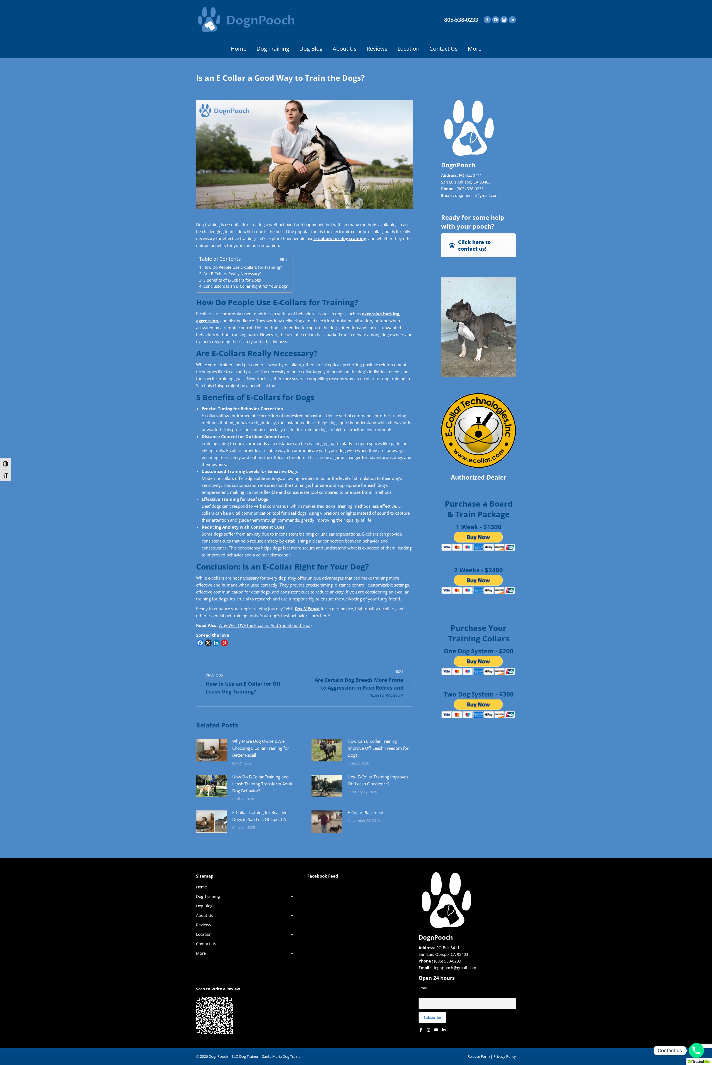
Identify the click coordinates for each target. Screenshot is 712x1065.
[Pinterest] (224, 642)
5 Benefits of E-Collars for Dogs (232, 280)
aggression (207, 320)
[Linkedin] (216, 642)
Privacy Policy (504, 1056)
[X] (208, 642)
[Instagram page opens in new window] (504, 19)
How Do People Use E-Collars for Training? (242, 267)
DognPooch (218, 1056)
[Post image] (211, 750)
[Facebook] (200, 642)
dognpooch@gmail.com (477, 195)
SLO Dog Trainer (245, 1056)
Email (423, 988)
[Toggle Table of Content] (281, 259)
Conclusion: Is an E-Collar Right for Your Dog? (245, 286)
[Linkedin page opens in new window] (512, 19)
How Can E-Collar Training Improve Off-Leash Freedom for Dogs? (378, 748)
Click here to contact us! (474, 245)
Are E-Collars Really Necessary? (232, 273)
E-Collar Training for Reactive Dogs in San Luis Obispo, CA (259, 816)
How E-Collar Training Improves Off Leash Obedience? (378, 780)
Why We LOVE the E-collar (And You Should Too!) (265, 625)
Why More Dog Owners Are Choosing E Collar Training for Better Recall (260, 748)
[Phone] (696, 1050)
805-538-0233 (461, 19)
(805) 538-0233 (470, 188)
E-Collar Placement (366, 812)
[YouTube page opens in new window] (495, 19)
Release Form (479, 1056)
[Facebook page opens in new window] (487, 19)
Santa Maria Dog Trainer (282, 1056)
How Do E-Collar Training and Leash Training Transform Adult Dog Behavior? (262, 783)
